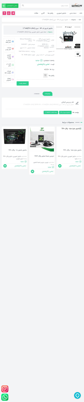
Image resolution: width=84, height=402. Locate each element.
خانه (80, 20)
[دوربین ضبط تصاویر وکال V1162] (44, 159)
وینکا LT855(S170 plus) (51, 112)
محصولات (73, 20)
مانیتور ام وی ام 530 (65, 112)
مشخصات (36, 94)
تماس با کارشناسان (43, 64)
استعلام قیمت (22, 83)
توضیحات (47, 94)
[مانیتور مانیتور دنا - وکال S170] (18, 153)
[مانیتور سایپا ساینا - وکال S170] (72, 153)
